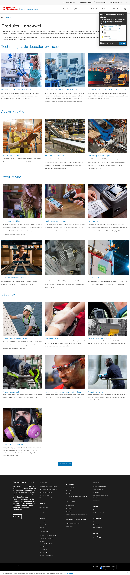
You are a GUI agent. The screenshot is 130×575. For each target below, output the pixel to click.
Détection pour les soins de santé (16, 89)
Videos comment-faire (73, 523)
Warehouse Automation (46, 498)
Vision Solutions (95, 277)
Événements (97, 500)
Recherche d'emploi (99, 512)
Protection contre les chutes (15, 338)
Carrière (95, 510)
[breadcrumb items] (2, 17)
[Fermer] (127, 573)
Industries (94, 9)
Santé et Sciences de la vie (48, 535)
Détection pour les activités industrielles (63, 89)
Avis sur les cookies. (67, 573)
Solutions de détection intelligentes (76, 496)
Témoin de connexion (109, 568)
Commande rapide (115, 2)
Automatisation (14, 111)
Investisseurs (97, 498)
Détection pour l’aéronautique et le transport (108, 89)
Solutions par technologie (99, 155)
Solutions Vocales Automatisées (15, 277)
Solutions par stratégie (12, 155)
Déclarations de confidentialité (107, 566)
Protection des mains (12, 392)
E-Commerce (43, 549)
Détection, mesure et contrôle (48, 486)
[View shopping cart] (126, 2)
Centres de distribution (46, 544)
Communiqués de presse (100, 495)
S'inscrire (17, 516)
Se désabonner (97, 527)
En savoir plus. (109, 23)
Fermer (123, 43)
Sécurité (8, 294)
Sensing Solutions (45, 495)
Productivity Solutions (46, 492)
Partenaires (70, 2)
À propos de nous (98, 489)
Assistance (105, 9)
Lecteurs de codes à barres (56, 221)
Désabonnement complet (110, 569)
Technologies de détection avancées (30, 46)
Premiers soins (51, 338)
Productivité (11, 177)
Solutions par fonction (54, 155)
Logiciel (75, 9)
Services (85, 9)
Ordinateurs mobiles (11, 221)
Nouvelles (96, 492)
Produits (66, 9)
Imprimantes (93, 221)
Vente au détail (44, 546)
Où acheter (117, 9)
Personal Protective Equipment (48, 489)
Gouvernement (44, 552)
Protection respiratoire (13, 444)
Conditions (95, 566)
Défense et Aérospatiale (46, 555)
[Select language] (63, 2)
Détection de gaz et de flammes (101, 338)
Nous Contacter (65, 464)
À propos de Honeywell (99, 486)
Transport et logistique (46, 538)
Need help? (69, 526)
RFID (47, 277)
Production (43, 541)
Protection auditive (96, 392)
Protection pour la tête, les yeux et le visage (63, 392)
